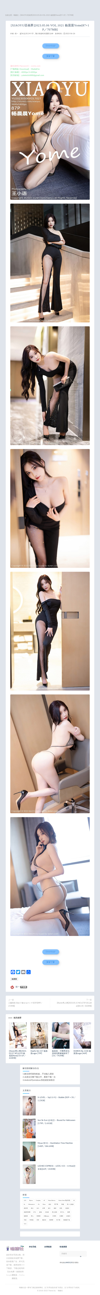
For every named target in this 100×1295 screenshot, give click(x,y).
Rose (44, 1204)
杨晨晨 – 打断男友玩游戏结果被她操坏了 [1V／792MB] (61, 1053)
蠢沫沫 (44, 1220)
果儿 (32, 1216)
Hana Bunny (51, 1200)
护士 (34, 1212)
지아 (25, 1223)
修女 (50, 1204)
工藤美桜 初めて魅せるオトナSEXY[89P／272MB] (25, 1004)
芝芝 (38, 1220)
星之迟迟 (54, 1212)
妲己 (49, 1208)
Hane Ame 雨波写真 (64, 1200)
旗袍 (40, 1212)
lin (24, 1204)
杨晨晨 (14, 979)
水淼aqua (46, 1216)
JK (74, 1200)
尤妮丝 (67, 1208)
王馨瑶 (61, 1216)
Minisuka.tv (31, 1204)
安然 (61, 1208)
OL (39, 1204)
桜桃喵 (38, 1216)
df (44, 1200)
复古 (32, 1208)
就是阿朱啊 (27, 1212)
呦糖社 (16, 15)
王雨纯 (54, 1216)
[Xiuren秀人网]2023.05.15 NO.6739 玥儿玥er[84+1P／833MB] (74, 1004)
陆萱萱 (51, 1220)
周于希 (56, 1204)
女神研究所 (68, 1262)
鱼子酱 (58, 1220)
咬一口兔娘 (70, 1204)
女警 (43, 1208)
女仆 (38, 1208)
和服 (62, 1204)
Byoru (31, 1200)
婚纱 (55, 1208)
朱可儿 (62, 1212)
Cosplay (38, 1200)
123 (25, 1200)
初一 (16, 34)
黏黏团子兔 (66, 1220)
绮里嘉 (31, 1220)
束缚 (68, 1212)
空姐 (25, 1220)
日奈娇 (47, 1212)
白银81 (68, 1216)
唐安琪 (26, 1208)
